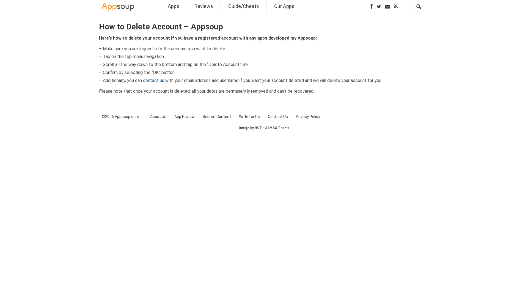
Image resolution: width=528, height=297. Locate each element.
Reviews (203, 6)
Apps (173, 6)
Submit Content (217, 116)
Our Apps (284, 6)
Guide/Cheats (243, 6)
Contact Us (278, 116)
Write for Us (249, 116)
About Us (158, 116)
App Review (184, 116)
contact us (153, 80)
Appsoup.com (127, 116)
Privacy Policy (308, 116)
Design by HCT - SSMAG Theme (264, 128)
